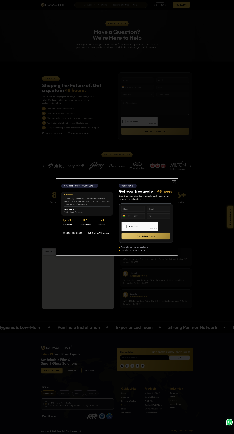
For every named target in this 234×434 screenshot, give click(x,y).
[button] (174, 182)
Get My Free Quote (146, 236)
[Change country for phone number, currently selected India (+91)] (124, 216)
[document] (117, 217)
